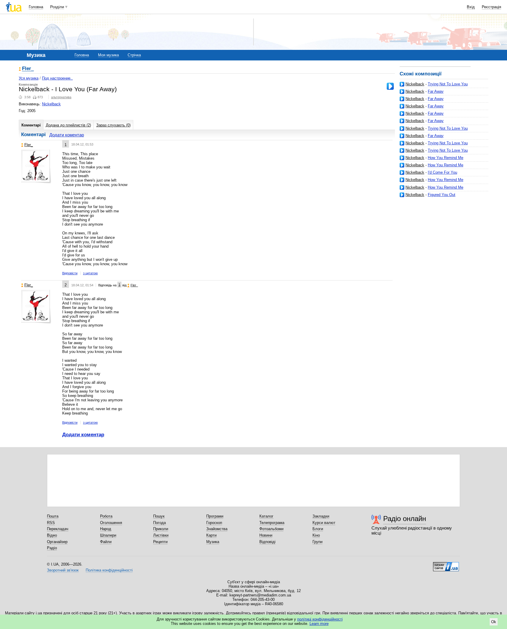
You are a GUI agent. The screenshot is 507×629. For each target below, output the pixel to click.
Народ (105, 529)
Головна (36, 7)
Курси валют (323, 522)
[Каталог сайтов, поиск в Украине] (446, 564)
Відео (52, 535)
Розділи (57, 7)
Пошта (52, 516)
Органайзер (57, 542)
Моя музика (108, 55)
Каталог (266, 516)
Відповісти (69, 273)
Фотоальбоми (271, 529)
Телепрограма (271, 522)
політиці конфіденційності (320, 619)
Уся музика (28, 78)
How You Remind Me (445, 157)
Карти (211, 535)
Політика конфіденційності (109, 570)
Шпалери (108, 535)
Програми (214, 516)
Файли (105, 542)
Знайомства (216, 529)
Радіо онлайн (404, 519)
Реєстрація (491, 7)
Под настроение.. (57, 78)
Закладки (320, 516)
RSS (51, 522)
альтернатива (61, 97)
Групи (317, 542)
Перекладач (57, 529)
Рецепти (160, 542)
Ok (493, 622)
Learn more (319, 623)
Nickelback (414, 84)
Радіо (52, 548)
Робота (106, 516)
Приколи (160, 529)
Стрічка (134, 55)
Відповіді (267, 542)
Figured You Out (441, 194)
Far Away (436, 91)
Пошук (159, 516)
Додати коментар (66, 134)
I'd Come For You (442, 172)
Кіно (316, 535)
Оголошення (111, 522)
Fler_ (28, 68)
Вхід (471, 7)
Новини (265, 535)
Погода (159, 522)
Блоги (317, 529)
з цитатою (90, 273)
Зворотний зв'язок (63, 570)
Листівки (160, 535)
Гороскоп (214, 522)
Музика (212, 542)
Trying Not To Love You (448, 84)
